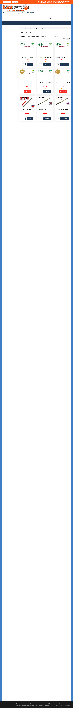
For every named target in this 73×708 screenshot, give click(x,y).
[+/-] (50, 36)
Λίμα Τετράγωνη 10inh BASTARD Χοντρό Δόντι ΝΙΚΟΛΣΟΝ (45, 83)
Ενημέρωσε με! (27, 91)
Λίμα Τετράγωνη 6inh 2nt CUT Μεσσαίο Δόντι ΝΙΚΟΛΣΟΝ (45, 56)
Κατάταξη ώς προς (35, 36)
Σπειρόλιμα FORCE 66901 (27, 109)
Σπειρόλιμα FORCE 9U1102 (63, 109)
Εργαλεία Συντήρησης (28, 28)
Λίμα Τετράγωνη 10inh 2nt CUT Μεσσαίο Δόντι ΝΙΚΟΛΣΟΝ (27, 83)
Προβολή (54, 36)
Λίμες (35, 28)
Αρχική (21, 28)
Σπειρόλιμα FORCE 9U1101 (45, 109)
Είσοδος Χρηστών (7, 2)
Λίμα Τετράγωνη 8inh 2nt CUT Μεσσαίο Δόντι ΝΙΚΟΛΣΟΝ (62, 56)
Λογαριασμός (15, 2)
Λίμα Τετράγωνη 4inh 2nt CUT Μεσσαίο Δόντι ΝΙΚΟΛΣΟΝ (27, 56)
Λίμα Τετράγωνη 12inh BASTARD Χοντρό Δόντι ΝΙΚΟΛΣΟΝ (63, 83)
